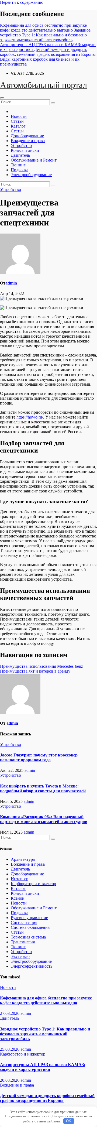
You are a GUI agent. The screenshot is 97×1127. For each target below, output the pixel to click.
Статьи (17, 121)
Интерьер (19, 878)
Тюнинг (18, 165)
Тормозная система (28, 937)
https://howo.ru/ (29, 417)
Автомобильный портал (43, 85)
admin (11, 283)
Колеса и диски (25, 150)
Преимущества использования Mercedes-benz (41, 666)
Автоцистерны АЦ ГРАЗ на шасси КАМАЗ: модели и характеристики (42, 1067)
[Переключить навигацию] (2, 98)
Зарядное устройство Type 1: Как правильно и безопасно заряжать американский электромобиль (45, 1034)
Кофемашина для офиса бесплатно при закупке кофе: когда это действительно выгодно (46, 1000)
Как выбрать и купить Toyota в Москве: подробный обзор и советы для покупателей (43, 788)
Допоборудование (27, 135)
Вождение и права (28, 140)
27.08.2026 (10, 1013)
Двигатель (20, 155)
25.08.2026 (10, 1049)
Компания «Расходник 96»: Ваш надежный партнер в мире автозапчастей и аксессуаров (43, 819)
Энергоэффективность (31, 966)
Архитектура (23, 859)
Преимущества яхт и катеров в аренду (35, 671)
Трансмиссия (23, 942)
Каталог (18, 126)
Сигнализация (24, 922)
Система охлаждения (30, 927)
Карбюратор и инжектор (33, 883)
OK (68, 1121)
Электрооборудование (31, 174)
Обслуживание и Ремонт (34, 160)
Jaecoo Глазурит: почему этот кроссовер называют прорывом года (39, 757)
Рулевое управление (29, 917)
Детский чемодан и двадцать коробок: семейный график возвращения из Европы (47, 1098)
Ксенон (18, 898)
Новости (19, 116)
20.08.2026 (10, 1080)
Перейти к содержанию (21, 2)
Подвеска (19, 169)
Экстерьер (20, 956)
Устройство (21, 145)
